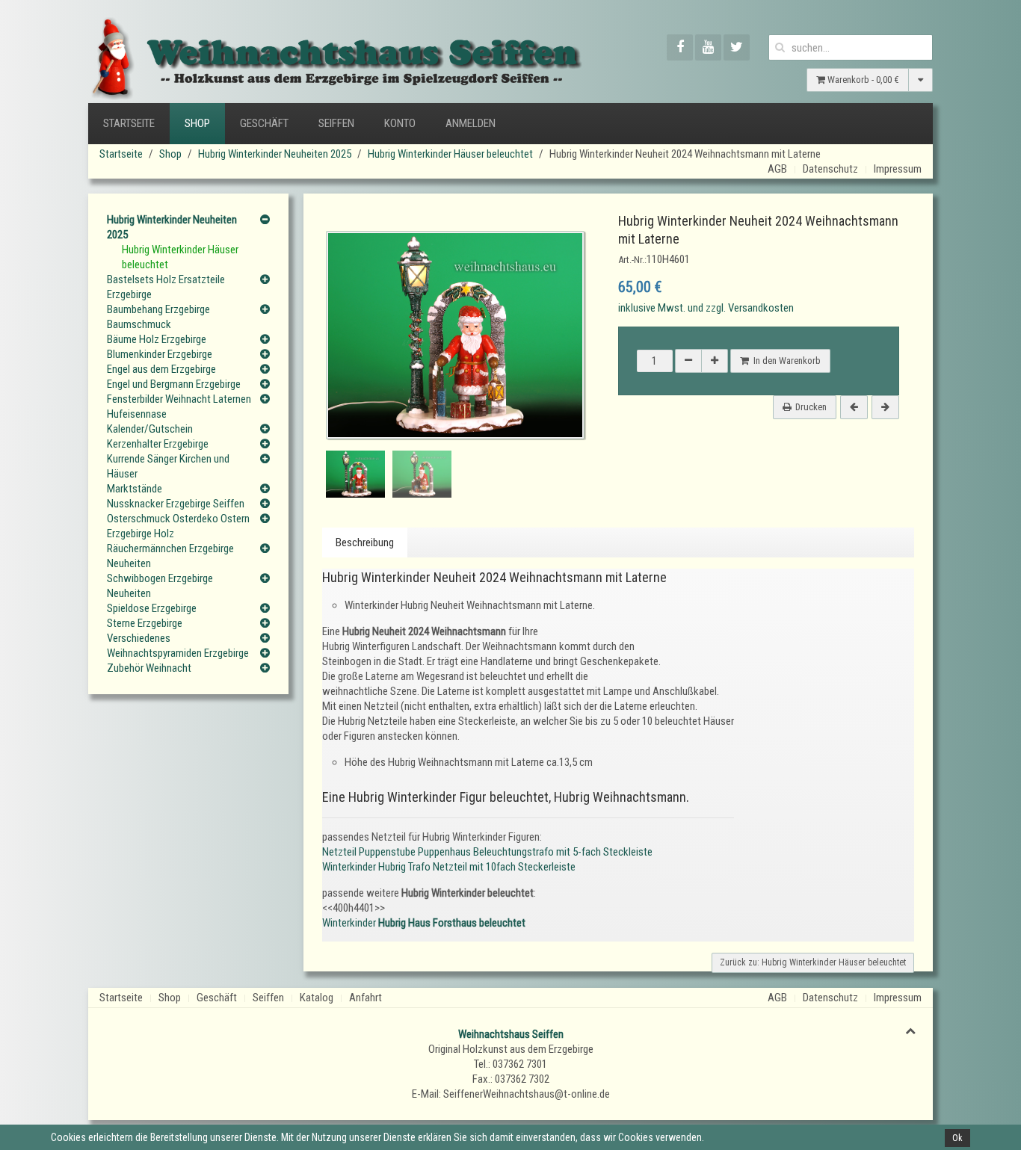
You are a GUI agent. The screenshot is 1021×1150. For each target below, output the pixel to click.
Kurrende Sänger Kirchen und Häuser (168, 466)
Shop (197, 123)
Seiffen (336, 123)
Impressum (898, 169)
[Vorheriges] (854, 407)
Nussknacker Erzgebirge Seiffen (175, 503)
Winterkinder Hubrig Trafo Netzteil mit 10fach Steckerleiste (449, 867)
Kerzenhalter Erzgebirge (158, 444)
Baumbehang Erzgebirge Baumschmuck (158, 317)
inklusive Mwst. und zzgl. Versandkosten (706, 308)
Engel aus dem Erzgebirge (161, 369)
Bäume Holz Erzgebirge (156, 339)
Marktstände (134, 488)
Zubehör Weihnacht (149, 668)
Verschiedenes (138, 638)
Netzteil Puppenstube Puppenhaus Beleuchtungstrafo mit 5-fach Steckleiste (487, 852)
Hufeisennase (137, 414)
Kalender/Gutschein (150, 429)
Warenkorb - (862, 79)
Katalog (316, 997)
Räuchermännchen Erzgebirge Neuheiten (170, 556)
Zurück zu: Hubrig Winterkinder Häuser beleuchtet (813, 962)
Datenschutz (830, 169)
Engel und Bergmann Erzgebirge (174, 384)
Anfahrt (365, 997)
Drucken (811, 406)
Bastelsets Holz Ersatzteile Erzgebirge (166, 287)
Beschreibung (365, 542)
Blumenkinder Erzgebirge (159, 354)
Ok (957, 1138)
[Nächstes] (885, 407)
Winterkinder (423, 923)
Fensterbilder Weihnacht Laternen (179, 399)
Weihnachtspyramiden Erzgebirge (178, 653)
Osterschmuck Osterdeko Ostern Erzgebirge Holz (178, 526)
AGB (777, 169)
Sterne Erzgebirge (144, 623)
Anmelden (470, 123)
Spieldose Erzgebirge (152, 608)
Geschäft (264, 123)
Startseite (129, 123)
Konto (400, 123)
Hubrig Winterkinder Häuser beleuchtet (450, 154)
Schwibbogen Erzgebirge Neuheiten (160, 586)
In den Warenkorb (785, 360)
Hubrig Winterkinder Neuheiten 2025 (274, 154)
